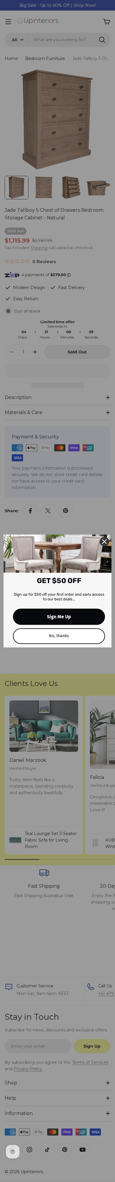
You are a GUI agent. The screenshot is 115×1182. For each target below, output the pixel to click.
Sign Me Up (59, 617)
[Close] (104, 542)
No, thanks (59, 635)
